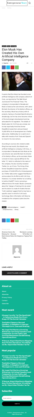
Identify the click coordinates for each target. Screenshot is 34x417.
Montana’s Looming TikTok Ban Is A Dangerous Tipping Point (24, 234)
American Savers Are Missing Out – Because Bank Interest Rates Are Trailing (9, 235)
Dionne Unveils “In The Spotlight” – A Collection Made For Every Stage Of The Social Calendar (16, 317)
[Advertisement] (17, 27)
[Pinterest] (12, 67)
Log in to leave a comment (17, 273)
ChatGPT (22, 207)
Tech (9, 46)
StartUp (9, 8)
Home (3, 8)
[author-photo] (17, 254)
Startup (16, 209)
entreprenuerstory (7, 209)
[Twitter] (8, 67)
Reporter (6, 63)
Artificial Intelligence (13, 207)
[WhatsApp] (17, 67)
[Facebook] (4, 67)
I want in (17, 404)
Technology (13, 46)
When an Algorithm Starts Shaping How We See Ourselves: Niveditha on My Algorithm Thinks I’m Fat (17, 343)
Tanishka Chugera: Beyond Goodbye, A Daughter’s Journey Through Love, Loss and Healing (15, 324)
